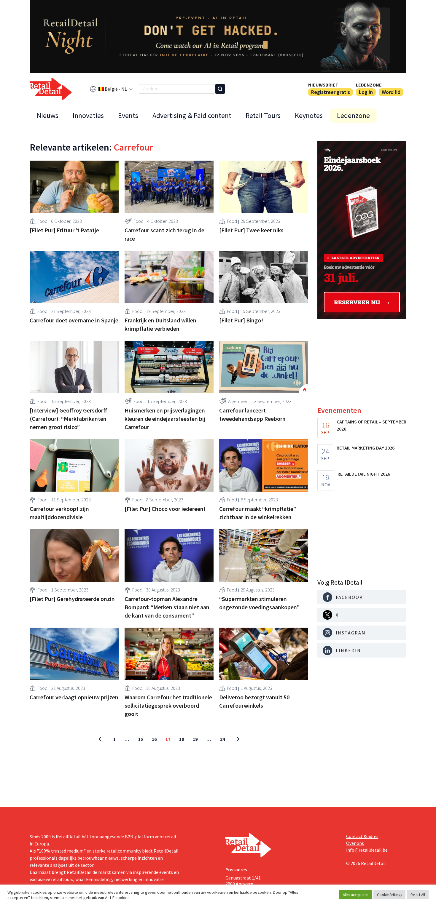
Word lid (391, 92)
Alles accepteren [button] (355, 894)
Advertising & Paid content (191, 115)
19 (195, 739)
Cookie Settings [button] (389, 894)
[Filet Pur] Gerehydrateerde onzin (72, 598)
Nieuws (47, 115)
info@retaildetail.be (367, 850)
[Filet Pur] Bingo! (241, 320)
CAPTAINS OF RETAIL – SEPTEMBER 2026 (371, 425)
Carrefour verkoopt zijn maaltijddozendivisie (59, 513)
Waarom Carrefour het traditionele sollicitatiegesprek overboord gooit (168, 705)
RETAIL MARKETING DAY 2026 (365, 448)
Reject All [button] (417, 894)
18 (181, 739)
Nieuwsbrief (323, 85)
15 (140, 739)
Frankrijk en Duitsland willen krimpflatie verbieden (160, 324)
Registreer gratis (330, 92)
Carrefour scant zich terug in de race (164, 234)
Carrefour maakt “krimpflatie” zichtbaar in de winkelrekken (257, 513)
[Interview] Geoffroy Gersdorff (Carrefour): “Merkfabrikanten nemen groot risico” (68, 419)
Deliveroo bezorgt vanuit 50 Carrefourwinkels (254, 701)
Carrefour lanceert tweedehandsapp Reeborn (252, 414)
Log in (366, 92)
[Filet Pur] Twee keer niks (251, 230)
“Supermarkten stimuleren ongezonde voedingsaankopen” (259, 603)
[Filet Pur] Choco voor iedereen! (165, 508)
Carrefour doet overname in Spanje (74, 320)
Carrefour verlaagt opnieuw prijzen (74, 697)
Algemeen (238, 401)
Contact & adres (362, 836)
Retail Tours (263, 115)
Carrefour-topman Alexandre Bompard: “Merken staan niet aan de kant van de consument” (167, 607)
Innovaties (88, 115)
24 (222, 739)
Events (128, 115)
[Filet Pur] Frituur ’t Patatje (64, 230)
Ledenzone (369, 85)
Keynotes (309, 115)
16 (154, 739)
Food (42, 221)
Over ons (355, 843)
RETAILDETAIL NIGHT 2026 (364, 474)
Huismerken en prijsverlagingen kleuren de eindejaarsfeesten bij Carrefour (165, 419)
